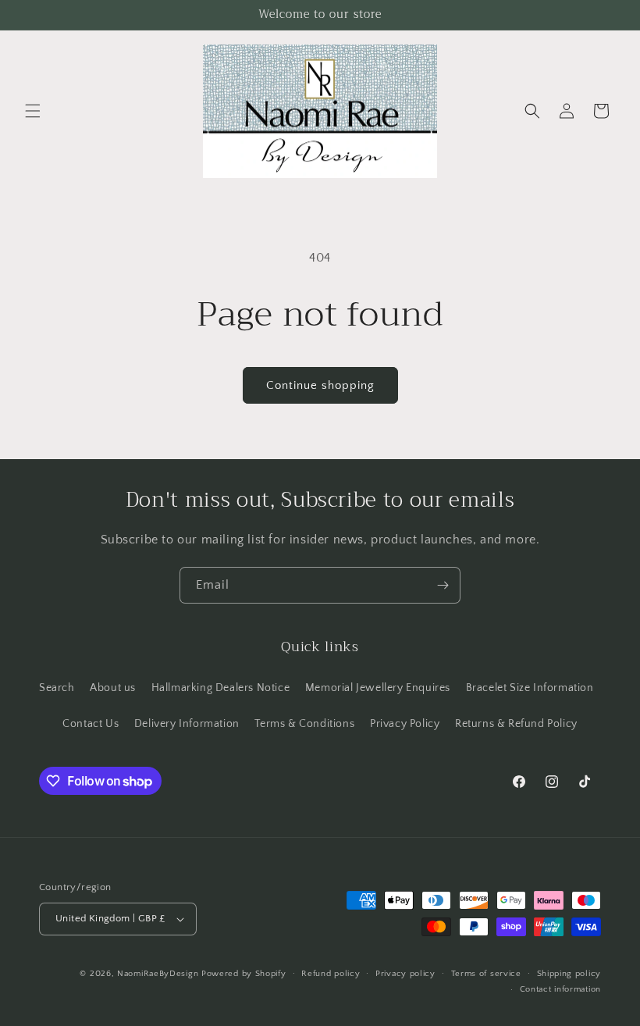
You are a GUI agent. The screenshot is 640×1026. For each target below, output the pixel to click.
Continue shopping (320, 385)
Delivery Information (187, 724)
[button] (33, 111)
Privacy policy (405, 973)
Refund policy (330, 973)
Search (57, 688)
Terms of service (486, 973)
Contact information (560, 989)
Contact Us (90, 724)
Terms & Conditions (304, 724)
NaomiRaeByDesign (157, 973)
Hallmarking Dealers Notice (220, 688)
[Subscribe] (442, 585)
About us (113, 688)
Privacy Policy (404, 724)
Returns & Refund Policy (516, 724)
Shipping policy (569, 973)
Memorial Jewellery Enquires (377, 688)
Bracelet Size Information (530, 688)
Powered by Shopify (243, 973)
